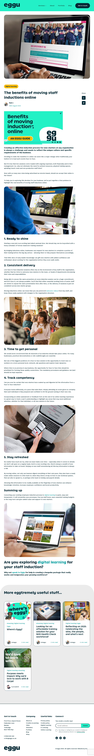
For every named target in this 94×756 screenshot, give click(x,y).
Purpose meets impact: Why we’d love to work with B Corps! (17, 677)
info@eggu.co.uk (10, 738)
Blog (70, 5)
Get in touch (82, 5)
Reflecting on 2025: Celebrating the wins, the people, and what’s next (76, 630)
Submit (85, 725)
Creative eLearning (32, 723)
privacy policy (81, 731)
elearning (10, 623)
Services (41, 5)
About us (29, 720)
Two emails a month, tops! (64, 721)
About (52, 5)
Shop (27, 734)
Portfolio (61, 5)
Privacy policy (45, 720)
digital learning (50, 495)
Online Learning (46, 730)
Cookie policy (45, 723)
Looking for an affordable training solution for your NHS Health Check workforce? (46, 631)
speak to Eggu (18, 572)
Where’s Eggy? (14, 629)
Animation (29, 727)
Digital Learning (46, 725)
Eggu (9, 626)
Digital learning (19, 623)
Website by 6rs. (83, 748)
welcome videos (52, 291)
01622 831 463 (9, 736)
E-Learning (44, 727)
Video (28, 725)
